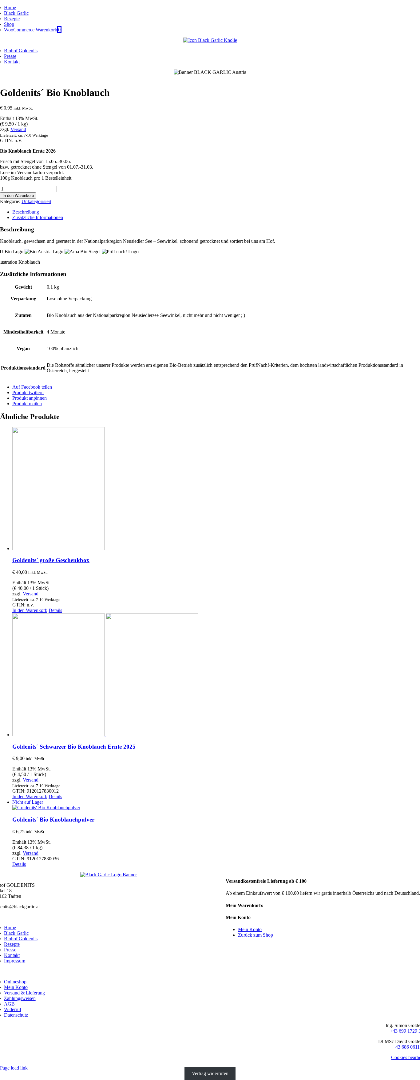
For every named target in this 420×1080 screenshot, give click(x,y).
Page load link (14, 1067)
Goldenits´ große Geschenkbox (50, 560)
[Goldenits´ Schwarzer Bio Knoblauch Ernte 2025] (216, 675)
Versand (18, 129)
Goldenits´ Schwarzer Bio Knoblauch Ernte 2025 (74, 746)
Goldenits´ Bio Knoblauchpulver (53, 819)
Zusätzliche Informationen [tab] (37, 217)
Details (55, 610)
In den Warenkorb (18, 195)
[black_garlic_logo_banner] (108, 874)
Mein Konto (250, 929)
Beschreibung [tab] (25, 211)
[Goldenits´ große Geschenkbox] (216, 489)
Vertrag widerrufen (210, 1073)
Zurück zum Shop (255, 935)
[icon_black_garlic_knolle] (210, 40)
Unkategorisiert (36, 201)
